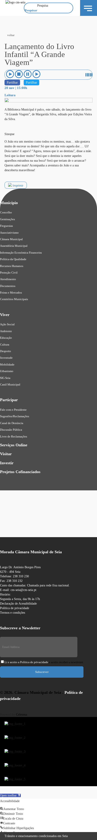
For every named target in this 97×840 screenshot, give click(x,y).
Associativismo (9, 232)
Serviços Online (13, 445)
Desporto (5, 351)
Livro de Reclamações (13, 436)
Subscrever (41, 672)
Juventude (6, 357)
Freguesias (6, 225)
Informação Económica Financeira (21, 252)
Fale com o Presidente (13, 409)
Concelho (6, 212)
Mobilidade (7, 364)
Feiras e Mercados (11, 292)
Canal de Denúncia (11, 423)
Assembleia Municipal (14, 245)
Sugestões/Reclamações (14, 416)
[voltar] (10, 22)
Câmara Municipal (11, 239)
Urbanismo (6, 371)
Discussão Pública (11, 429)
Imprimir (17, 185)
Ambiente (6, 331)
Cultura (4, 344)
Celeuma (21, 714)
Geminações (7, 219)
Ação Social (7, 324)
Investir (7, 463)
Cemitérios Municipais (14, 299)
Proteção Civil (9, 272)
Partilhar (12, 82)
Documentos (7, 286)
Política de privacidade (14, 608)
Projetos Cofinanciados (20, 471)
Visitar (6, 454)
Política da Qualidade (13, 259)
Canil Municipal (10, 384)
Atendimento (8, 279)
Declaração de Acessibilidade (18, 603)
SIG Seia (5, 378)
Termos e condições (12, 612)
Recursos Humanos (11, 266)
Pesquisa (42, 5)
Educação (6, 337)
